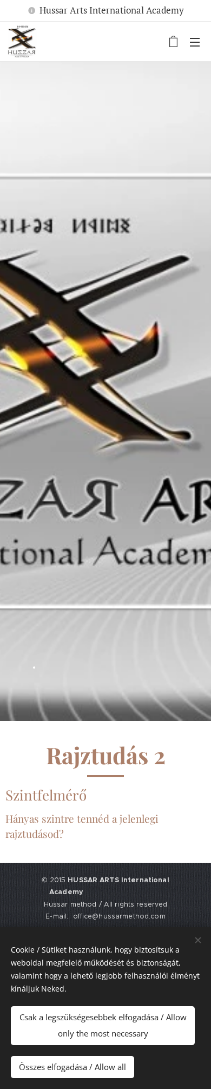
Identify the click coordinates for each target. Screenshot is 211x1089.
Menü (195, 42)
